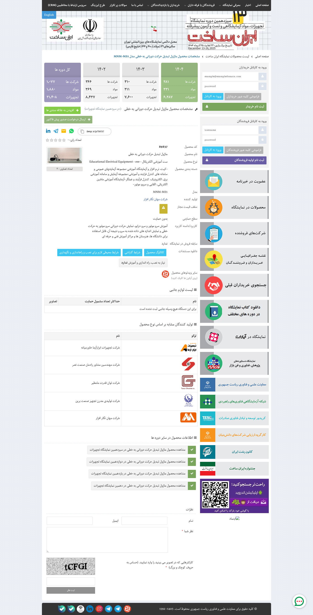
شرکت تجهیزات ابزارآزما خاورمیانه (100, 347)
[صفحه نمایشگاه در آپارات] (126, 609)
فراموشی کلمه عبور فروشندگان (244, 150)
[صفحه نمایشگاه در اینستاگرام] (98, 609)
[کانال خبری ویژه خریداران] (108, 609)
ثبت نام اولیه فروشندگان (249, 160)
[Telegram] (56, 132)
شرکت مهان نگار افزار (155, 199)
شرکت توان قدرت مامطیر (105, 383)
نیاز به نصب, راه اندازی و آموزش (143, 262)
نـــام (191, 520)
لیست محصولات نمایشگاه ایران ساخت (227, 56)
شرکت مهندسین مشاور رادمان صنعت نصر (96, 364)
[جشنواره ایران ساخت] (234, 469)
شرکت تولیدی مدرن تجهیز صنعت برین (97, 401)
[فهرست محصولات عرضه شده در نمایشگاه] (234, 208)
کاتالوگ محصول (155, 252)
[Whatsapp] (71, 132)
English (49, 15)
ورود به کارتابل (212, 96)
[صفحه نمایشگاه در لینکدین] (89, 609)
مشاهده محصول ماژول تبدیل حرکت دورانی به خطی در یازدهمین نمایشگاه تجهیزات (138, 473)
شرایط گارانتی (132, 252)
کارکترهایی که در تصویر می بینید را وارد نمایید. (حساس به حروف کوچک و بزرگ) (159, 565)
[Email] (64, 132)
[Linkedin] (48, 132)
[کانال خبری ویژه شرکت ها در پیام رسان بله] (61, 609)
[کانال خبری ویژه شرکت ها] (117, 609)
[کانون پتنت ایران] (234, 453)
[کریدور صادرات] (234, 419)
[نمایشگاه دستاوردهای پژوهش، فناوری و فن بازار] (234, 364)
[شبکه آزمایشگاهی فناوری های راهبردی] (234, 402)
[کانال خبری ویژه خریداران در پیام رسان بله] (70, 609)
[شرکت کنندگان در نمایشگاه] (234, 234)
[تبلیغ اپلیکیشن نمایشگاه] (234, 497)
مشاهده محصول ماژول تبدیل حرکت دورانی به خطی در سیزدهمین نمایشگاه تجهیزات (137, 449)
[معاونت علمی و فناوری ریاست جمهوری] (79, 609)
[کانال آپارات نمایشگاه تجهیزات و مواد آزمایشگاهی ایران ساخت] (234, 338)
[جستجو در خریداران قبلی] (234, 286)
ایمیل (115, 520)
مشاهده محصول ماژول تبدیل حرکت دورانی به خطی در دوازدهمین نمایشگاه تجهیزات (137, 461)
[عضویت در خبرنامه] (234, 182)
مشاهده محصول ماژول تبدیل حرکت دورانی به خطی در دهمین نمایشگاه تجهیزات (139, 485)
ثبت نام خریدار (255, 106)
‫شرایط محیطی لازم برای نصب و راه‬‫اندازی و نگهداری (89, 252)
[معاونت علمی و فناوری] (234, 385)
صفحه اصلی (262, 56)
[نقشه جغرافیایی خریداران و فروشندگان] (234, 260)
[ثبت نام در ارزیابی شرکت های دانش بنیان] (234, 436)
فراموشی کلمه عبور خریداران (243, 96)
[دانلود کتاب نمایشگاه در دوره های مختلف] (234, 312)
